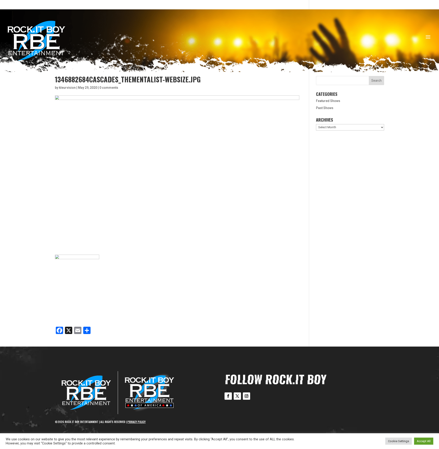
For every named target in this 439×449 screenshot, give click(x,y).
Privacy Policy (136, 422)
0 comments (108, 87)
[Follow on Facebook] (228, 396)
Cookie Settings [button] (398, 441)
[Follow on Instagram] (246, 396)
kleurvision (67, 87)
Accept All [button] (424, 441)
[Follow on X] (237, 396)
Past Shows (324, 108)
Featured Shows (328, 101)
